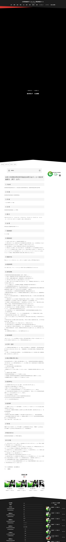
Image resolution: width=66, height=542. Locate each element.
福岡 (24, 505)
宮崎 (24, 516)
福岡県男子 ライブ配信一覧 (21, 490)
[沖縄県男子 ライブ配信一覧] (9, 483)
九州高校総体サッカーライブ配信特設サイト (33, 1)
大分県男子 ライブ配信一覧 (33, 490)
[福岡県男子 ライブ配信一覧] (21, 483)
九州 (24, 503)
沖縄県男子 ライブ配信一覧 (10, 490)
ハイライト (25, 524)
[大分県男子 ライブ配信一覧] (33, 483)
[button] (40, 171)
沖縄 (24, 520)
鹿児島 (24, 518)
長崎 (24, 509)
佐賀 (24, 507)
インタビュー (25, 522)
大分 (25, 537)
